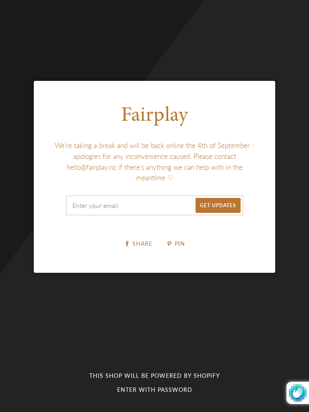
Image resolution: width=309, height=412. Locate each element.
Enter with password (154, 389)
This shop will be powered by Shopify (154, 375)
